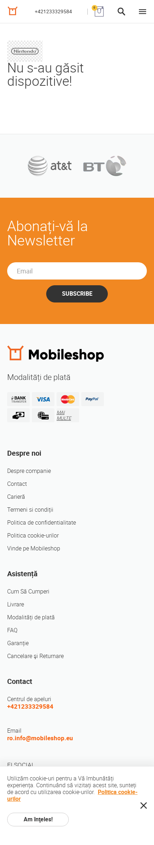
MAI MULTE (64, 415)
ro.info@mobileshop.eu (40, 738)
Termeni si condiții (30, 509)
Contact (17, 483)
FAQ (12, 630)
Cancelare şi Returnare (35, 656)
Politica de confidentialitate (41, 522)
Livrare (15, 604)
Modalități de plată (31, 617)
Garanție (18, 643)
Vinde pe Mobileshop (33, 548)
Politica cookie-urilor (33, 535)
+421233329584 (53, 11)
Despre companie (29, 471)
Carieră (16, 496)
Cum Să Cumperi (28, 591)
